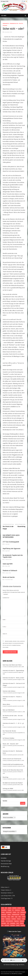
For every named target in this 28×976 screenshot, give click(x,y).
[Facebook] (22, 1)
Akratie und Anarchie (9, 577)
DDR (23, 908)
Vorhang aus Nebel (8, 788)
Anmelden (3, 858)
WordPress (15, 973)
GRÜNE (9, 914)
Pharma (19, 919)
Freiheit (3, 912)
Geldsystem (23, 912)
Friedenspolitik (14, 23)
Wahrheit (22, 925)
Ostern (3, 919)
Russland (22, 921)
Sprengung (12, 923)
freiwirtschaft (8, 912)
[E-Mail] (26, 1)
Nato (20, 916)
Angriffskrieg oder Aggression (11, 548)
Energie (9, 910)
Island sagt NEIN (7, 564)
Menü (4, 15)
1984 (3, 908)
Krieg (9, 916)
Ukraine (21, 923)
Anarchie (14, 908)
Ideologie (23, 914)
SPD (8, 923)
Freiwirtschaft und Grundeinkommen (13, 764)
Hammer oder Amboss (9, 691)
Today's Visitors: (5, 890)
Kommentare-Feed (6, 863)
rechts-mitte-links (9, 921)
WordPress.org (5, 866)
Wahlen (17, 925)
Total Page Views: (6, 898)
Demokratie (6, 23)
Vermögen (7, 925)
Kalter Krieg (4, 916)
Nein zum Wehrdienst (9, 710)
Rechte (3, 921)
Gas (18, 912)
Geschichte (4, 914)
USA (2, 925)
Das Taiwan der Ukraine (9, 731)
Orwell (23, 916)
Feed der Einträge (6, 861)
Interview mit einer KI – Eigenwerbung (13, 670)
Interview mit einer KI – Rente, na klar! (13, 678)
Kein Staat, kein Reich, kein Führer (12, 665)
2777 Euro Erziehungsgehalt (11, 542)
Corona (19, 908)
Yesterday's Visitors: (6, 893)
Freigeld (22, 910)
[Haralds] (14, 7)
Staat (18, 923)
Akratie (9, 908)
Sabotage (4, 923)
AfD (6, 908)
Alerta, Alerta (6, 704)
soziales (5, 25)
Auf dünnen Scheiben (8, 738)
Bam (21, 973)
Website (5, 633)
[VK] (24, 1)
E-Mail (5, 626)
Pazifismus (8, 919)
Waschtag (5, 777)
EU (13, 910)
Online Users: (4, 887)
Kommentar (6, 597)
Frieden (14, 912)
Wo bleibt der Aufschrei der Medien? (13, 783)
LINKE (12, 916)
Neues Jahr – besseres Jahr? (10, 744)
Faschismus (17, 910)
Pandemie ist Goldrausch (10, 570)
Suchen (5, 801)
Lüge (16, 916)
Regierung (16, 921)
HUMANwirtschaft (15, 914)
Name (4, 619)
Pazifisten (14, 919)
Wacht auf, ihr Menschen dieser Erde (13, 770)
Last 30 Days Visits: (6, 895)
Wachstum (13, 925)
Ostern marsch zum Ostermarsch (12, 759)
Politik (21, 23)
